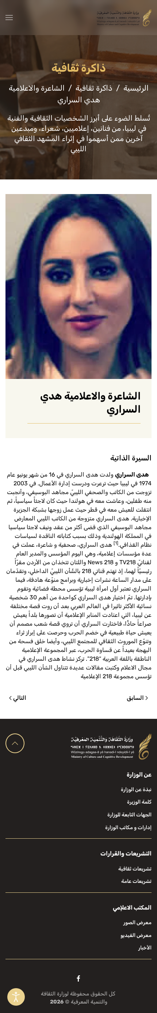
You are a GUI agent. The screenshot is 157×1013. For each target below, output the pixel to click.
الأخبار (145, 948)
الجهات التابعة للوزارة (129, 815)
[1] (116, 543)
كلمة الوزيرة (139, 802)
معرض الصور (137, 922)
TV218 (127, 562)
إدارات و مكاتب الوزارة (128, 827)
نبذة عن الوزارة (136, 789)
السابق (135, 697)
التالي (19, 697)
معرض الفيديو (136, 935)
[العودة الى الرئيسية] (124, 17)
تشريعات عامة (136, 881)
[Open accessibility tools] (16, 997)
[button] (9, 17)
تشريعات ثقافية (135, 869)
